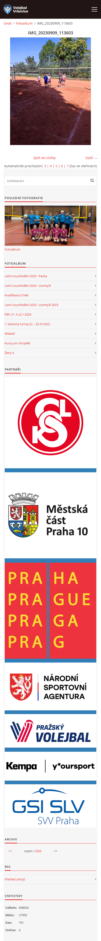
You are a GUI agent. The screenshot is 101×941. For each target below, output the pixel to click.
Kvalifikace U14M (16, 295)
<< (10, 851)
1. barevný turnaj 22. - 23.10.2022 (27, 324)
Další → (91, 158)
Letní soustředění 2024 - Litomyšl (28, 285)
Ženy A (9, 353)
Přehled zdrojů (15, 879)
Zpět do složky (44, 158)
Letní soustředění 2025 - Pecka (26, 276)
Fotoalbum (24, 23)
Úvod (8, 23)
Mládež (10, 333)
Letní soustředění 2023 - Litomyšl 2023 (31, 305)
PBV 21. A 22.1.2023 (18, 314)
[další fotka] (90, 91)
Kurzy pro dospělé (17, 343)
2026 (38, 851)
